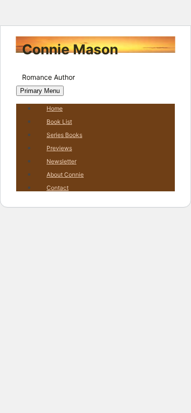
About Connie (65, 174)
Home (55, 108)
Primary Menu (40, 90)
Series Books (64, 134)
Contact (58, 187)
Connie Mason (70, 49)
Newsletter (61, 161)
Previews (59, 148)
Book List (59, 121)
